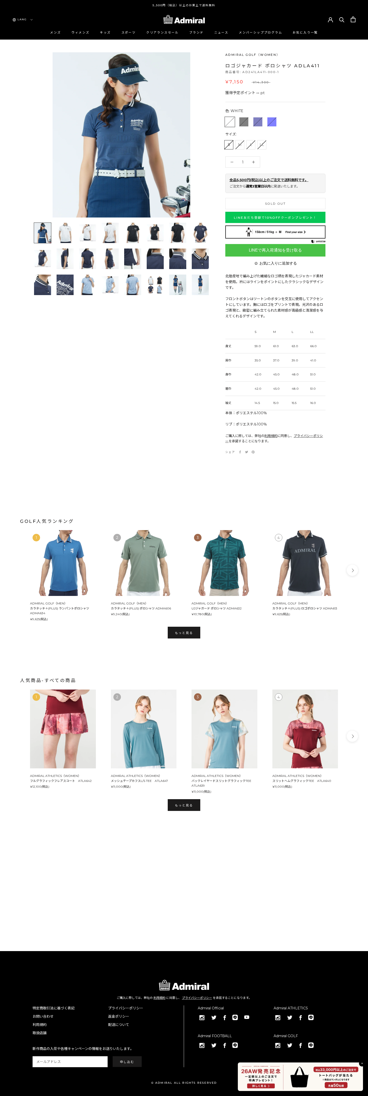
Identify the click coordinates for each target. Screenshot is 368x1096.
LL (262, 144)
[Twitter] (246, 452)
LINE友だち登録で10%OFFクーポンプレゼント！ (275, 218)
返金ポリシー (118, 1016)
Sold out (275, 203)
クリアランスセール (162, 32)
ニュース (221, 32)
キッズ (105, 32)
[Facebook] (240, 452)
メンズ (55, 32)
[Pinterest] (253, 452)
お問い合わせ (43, 1016)
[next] (352, 570)
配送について (118, 1024)
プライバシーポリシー (197, 998)
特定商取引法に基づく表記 (54, 1008)
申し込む (127, 1062)
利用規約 (270, 436)
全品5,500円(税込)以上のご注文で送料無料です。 (269, 180)
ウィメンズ (80, 32)
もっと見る (184, 633)
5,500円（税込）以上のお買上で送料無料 (183, 5)
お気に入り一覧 (305, 32)
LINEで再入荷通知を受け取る (275, 250)
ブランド (196, 32)
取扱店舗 (40, 1033)
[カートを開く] (353, 19)
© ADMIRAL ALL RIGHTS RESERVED (184, 1082)
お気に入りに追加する (278, 263)
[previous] (15, 570)
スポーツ (128, 32)
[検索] (341, 19)
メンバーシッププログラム (260, 32)
